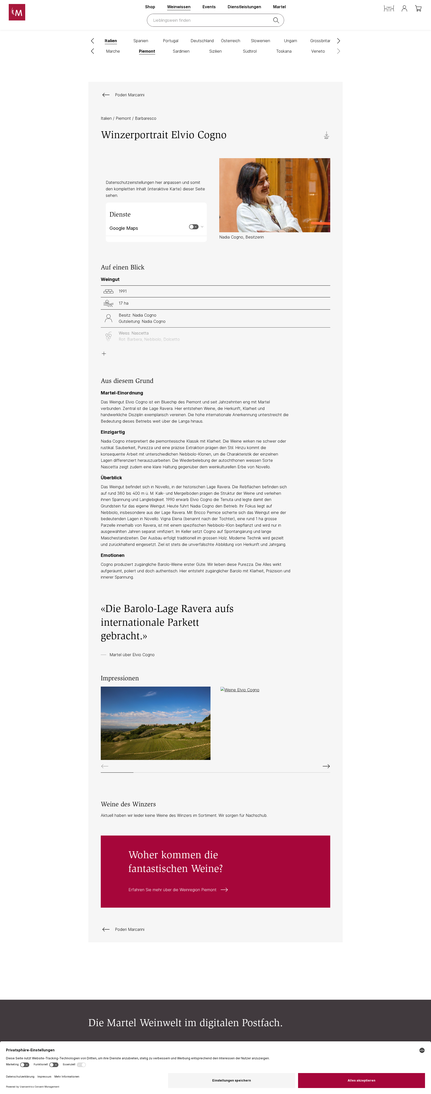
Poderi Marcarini (129, 94)
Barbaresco (145, 118)
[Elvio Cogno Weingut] (156, 723)
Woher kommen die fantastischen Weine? (215, 872)
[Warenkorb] (419, 8)
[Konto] (404, 8)
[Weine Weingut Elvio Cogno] (275, 690)
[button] (92, 41)
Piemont (124, 118)
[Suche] (277, 20)
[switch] (194, 226)
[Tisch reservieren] (389, 8)
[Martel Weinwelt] (43, 12)
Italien (107, 118)
